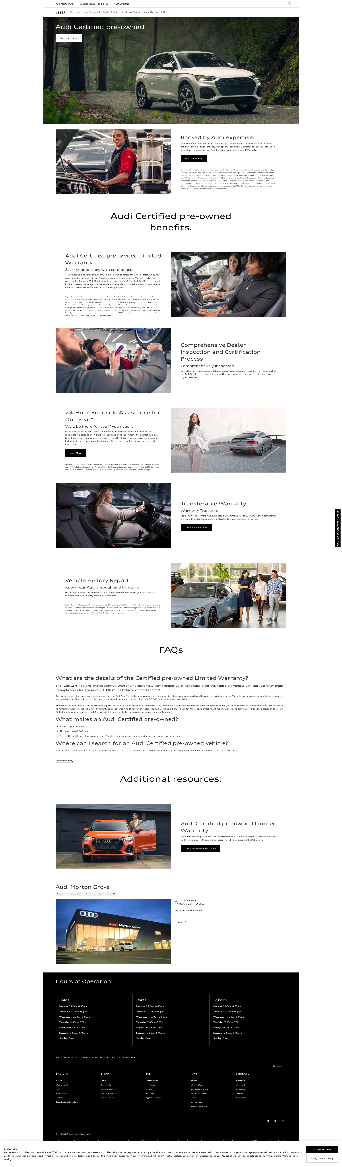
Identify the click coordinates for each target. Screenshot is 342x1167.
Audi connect (196, 1102)
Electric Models (62, 1093)
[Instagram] (282, 1121)
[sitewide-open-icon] (289, 4)
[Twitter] (275, 1121)
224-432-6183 (100, 3)
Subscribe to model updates (67, 1102)
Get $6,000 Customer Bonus (337, 528)
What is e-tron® (62, 1085)
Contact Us (240, 1081)
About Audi (240, 1085)
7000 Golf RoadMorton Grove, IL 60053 (192, 902)
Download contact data (191, 910)
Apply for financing (153, 1098)
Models (59, 1081)
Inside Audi (60, 1098)
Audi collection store (199, 1093)
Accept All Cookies (322, 1149)
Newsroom (240, 1089)
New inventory (106, 1085)
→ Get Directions (122, 3)
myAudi (194, 1081)
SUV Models (60, 1089)
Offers (103, 1081)
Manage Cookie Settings (322, 1158)
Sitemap (239, 1093)
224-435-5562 (127, 1057)
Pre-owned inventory (109, 1089)
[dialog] (171, 1154)
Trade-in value (151, 1085)
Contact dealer (152, 1081)
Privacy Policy (241, 1098)
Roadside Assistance (199, 1106)
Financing (150, 1093)
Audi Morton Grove (65, 3)
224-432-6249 (100, 1057)
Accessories (195, 1098)
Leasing (149, 1089)
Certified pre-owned (109, 1093)
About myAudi (197, 1085)
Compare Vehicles (108, 1098)
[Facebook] (267, 1121)
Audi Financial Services (200, 1089)
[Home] (60, 12)
